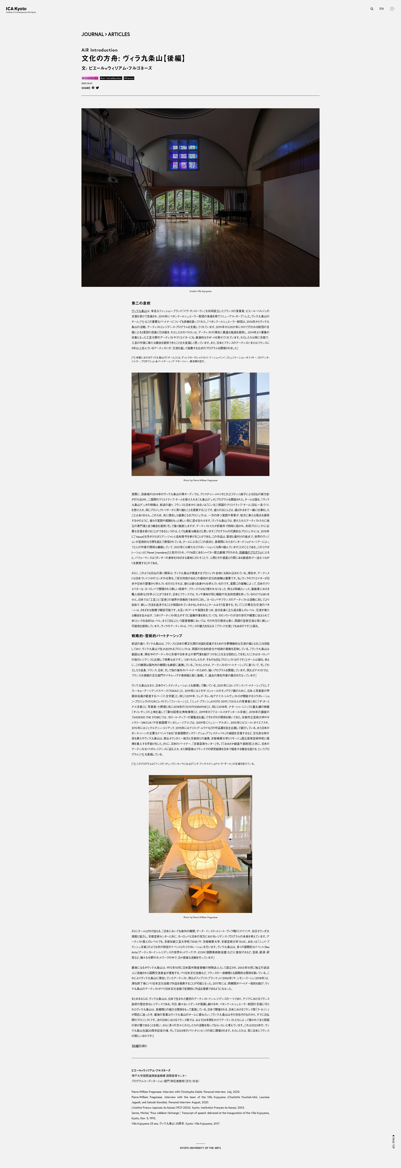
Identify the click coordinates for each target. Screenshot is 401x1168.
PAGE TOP (393, 1143)
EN (382, 8)
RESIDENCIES (90, 78)
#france (129, 78)
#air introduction (111, 78)
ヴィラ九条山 (139, 311)
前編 (136, 1046)
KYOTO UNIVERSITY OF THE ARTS (200, 1148)
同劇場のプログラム (250, 552)
